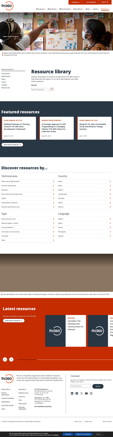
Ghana (60, 181)
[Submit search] (52, 89)
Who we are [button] (40, 9)
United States (62, 194)
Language (4, 85)
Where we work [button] (64, 9)
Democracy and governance (10, 181)
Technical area (5, 73)
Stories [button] (95, 9)
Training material (7, 227)
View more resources (11, 145)
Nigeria (60, 190)
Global (60, 203)
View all (60, 207)
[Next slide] (11, 359)
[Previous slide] (5, 359)
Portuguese (62, 232)
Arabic (60, 223)
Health (3, 198)
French (60, 227)
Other (3, 240)
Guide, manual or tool (8, 219)
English (60, 219)
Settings (98, 434)
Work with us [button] (77, 9)
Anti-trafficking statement (43, 406)
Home (5, 36)
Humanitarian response (9, 203)
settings (56, 435)
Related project (5, 76)
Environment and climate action (11, 194)
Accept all (68, 434)
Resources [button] (104, 9)
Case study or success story (10, 232)
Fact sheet (4, 236)
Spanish (60, 236)
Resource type (5, 87)
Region (3, 79)
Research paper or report (9, 223)
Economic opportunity (8, 186)
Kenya (60, 186)
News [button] (87, 9)
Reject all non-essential (83, 434)
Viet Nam (61, 198)
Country (3, 82)
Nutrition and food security (10, 207)
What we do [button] (52, 9)
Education (4, 190)
